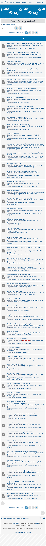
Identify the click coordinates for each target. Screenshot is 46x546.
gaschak (25, 45)
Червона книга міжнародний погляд (19, 432)
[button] (36, 32)
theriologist (26, 340)
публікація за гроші (13, 190)
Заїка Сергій (26, 349)
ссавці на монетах (13, 133)
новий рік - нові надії (14, 163)
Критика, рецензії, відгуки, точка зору (25, 186)
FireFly (24, 405)
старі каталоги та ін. (14, 298)
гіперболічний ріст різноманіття (18, 315)
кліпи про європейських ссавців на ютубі (21, 414)
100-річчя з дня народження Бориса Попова (22, 79)
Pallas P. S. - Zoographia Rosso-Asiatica (20, 267)
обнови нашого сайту (14, 208)
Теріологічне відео (19, 418)
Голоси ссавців (12, 306)
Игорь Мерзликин (27, 229)
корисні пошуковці (13, 373)
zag (23, 54)
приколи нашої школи (20, 233)
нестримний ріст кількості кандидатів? (20, 493)
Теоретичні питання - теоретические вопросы (28, 263)
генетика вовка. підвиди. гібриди (18, 274)
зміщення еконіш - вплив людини (18, 258)
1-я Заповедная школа (15, 460)
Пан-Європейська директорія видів (19, 324)
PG (23, 63)
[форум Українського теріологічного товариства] (23, 11)
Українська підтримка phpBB (33, 528)
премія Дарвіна (12, 331)
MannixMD (16, 523)
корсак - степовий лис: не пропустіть (19, 198)
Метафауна (17, 224)
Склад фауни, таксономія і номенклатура (26, 64)
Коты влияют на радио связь (17, 339)
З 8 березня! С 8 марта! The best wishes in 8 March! (24, 43)
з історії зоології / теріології (22, 287)
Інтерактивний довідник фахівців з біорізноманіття (25, 471)
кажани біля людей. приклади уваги (19, 423)
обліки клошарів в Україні (16, 219)
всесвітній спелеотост (15, 291)
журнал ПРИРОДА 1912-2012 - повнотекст (21, 88)
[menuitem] (20, 532)
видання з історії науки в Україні (18, 283)
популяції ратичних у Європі (16, 97)
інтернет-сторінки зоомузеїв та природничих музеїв (25, 144)
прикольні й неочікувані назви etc (18, 124)
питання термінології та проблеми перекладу (22, 171)
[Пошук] (16, 28)
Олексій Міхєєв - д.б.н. (14, 441)
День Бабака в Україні (14, 357)
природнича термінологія (16, 181)
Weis (23, 385)
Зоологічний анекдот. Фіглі (22, 129)
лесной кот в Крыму (14, 61)
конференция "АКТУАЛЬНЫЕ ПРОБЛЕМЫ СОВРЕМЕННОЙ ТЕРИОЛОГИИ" (21, 402)
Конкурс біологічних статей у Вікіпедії (20, 106)
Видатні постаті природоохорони (18, 384)
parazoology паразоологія (16, 364)
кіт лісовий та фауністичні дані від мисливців (22, 52)
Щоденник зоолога (13, 348)
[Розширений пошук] (20, 28)
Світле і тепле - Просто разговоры (24, 48)
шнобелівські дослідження (22, 334)
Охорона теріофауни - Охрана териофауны (27, 57)
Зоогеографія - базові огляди (17, 117)
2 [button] (29, 33)
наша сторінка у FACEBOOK (16, 237)
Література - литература (21, 75)
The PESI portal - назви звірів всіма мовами (22, 451)
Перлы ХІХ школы (13, 228)
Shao (23, 108)
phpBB (37, 523)
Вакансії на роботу (13, 393)
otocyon (24, 251)
